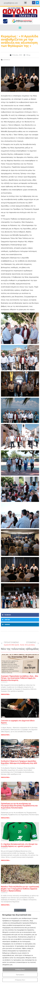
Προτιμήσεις (20, 974)
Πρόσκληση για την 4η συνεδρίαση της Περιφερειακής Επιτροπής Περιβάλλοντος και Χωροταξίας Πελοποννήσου (19, 806)
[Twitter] (37, 2)
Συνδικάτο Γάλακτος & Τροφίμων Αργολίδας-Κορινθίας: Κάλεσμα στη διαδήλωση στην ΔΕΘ (19, 762)
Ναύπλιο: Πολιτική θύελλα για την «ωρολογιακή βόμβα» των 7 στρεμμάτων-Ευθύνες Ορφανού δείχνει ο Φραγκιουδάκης (20, 889)
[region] (20, 948)
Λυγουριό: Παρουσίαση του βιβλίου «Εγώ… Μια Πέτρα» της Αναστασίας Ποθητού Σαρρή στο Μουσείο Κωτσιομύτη (19, 678)
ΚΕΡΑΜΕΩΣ (6, 59)
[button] (25, 2)
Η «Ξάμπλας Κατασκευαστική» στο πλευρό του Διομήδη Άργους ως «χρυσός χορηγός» (19, 845)
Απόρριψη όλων (20, 980)
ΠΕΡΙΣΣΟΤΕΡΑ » (5, 694)
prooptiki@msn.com (11, 3)
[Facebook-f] (33, 2)
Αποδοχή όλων (20, 969)
